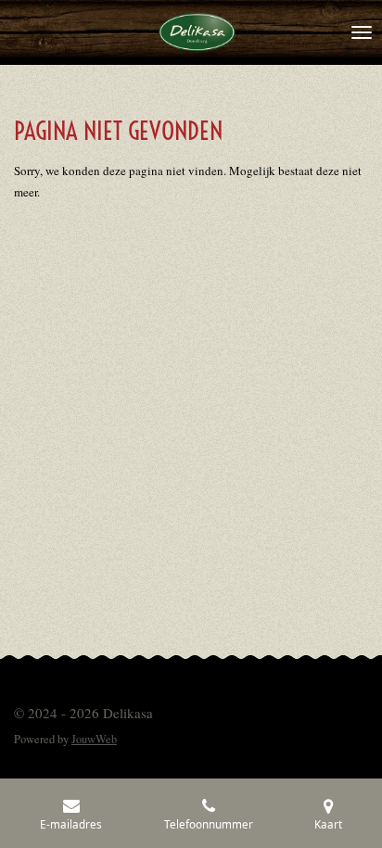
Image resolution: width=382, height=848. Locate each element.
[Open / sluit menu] (361, 32)
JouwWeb (94, 739)
